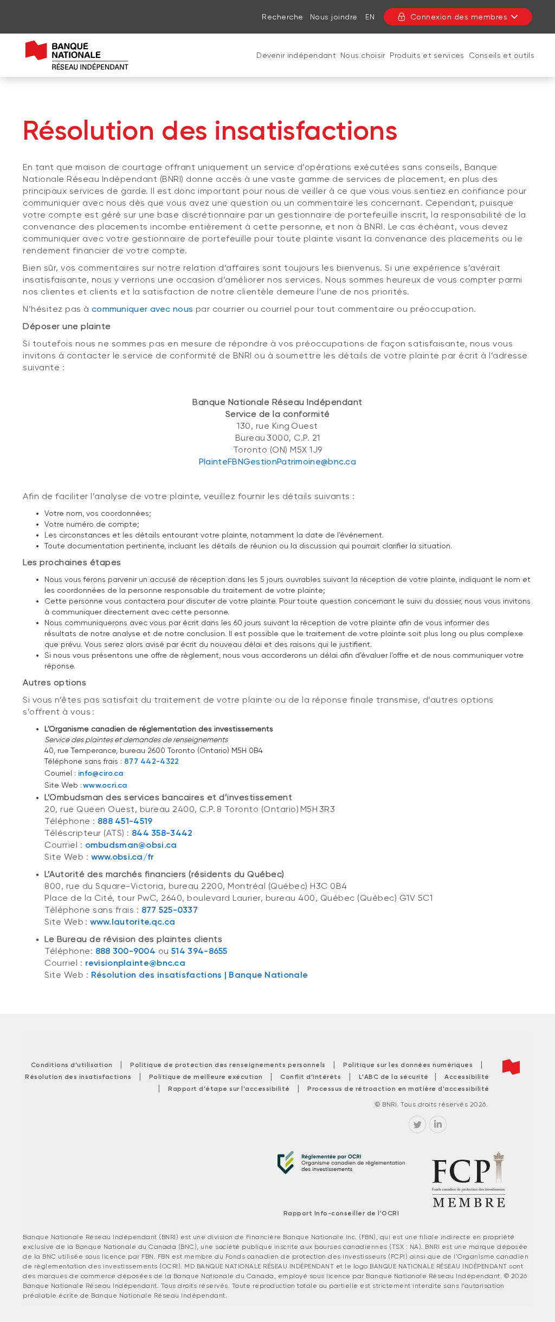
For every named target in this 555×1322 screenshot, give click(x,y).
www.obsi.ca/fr (122, 857)
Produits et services (427, 55)
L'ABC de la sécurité (397, 1077)
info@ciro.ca (101, 773)
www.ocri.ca (105, 785)
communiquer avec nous (142, 309)
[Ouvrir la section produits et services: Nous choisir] (362, 66)
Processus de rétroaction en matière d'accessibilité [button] (398, 1088)
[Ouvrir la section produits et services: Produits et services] (427, 66)
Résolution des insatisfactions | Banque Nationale (199, 975)
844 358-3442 (162, 833)
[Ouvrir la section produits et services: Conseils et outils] (501, 66)
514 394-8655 (199, 951)
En (370, 16)
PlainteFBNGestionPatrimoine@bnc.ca (277, 461)
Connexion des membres (459, 16)
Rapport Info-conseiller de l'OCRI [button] (341, 1213)
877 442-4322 (151, 761)
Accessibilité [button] (466, 1077)
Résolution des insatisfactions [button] (78, 1077)
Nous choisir (362, 55)
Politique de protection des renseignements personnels (228, 1065)
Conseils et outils (501, 55)
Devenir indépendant (296, 55)
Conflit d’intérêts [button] (310, 1077)
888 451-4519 (125, 821)
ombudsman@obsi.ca (131, 845)
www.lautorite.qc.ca (133, 922)
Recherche (283, 16)
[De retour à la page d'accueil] (77, 55)
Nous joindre (334, 16)
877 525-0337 (169, 910)
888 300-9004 (125, 951)
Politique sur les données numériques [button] (408, 1065)
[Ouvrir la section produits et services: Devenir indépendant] (296, 66)
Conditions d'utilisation (72, 1065)
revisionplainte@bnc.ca (135, 963)
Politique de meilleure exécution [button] (206, 1077)
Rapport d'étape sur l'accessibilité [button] (229, 1088)
